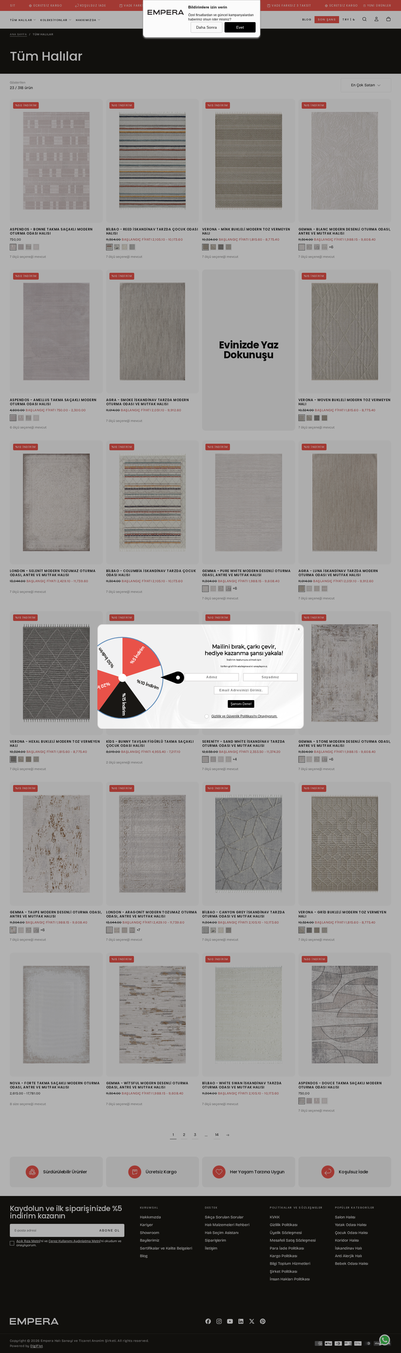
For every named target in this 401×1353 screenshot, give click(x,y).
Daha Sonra (206, 27)
